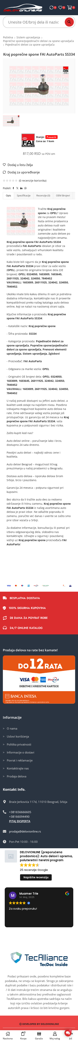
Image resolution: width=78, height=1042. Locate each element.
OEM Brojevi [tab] (63, 195)
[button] (68, 1032)
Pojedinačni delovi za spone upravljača (30, 44)
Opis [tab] (8, 195)
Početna (8, 37)
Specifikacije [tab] (23, 195)
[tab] (8, 195)
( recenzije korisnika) (32, 180)
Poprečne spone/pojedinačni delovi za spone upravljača (38, 41)
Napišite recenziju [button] (35, 877)
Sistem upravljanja (28, 37)
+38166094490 (19, 816)
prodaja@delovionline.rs (25, 831)
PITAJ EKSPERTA (19, 821)
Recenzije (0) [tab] (43, 195)
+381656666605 (20, 812)
